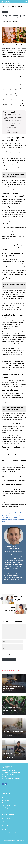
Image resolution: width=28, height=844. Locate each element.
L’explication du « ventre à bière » (12, 122)
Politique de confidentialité (9, 805)
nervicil (4, 829)
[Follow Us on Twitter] (6, 784)
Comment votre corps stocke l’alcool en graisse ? (13, 118)
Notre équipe (5, 808)
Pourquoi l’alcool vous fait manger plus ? (13, 120)
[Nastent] (6, 1)
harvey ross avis (6, 825)
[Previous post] (2, 599)
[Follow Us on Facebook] (3, 784)
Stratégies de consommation (13, 130)
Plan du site (5, 797)
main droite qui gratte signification (10, 832)
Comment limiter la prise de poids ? (12, 129)
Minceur (8, 6)
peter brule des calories (8, 822)
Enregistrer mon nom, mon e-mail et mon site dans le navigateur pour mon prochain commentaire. (14, 653)
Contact (4, 803)
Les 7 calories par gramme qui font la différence (12, 115)
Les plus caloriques (11, 125)
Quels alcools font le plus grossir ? (12, 123)
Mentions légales (6, 800)
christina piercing (6, 818)
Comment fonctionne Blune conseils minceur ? (10, 609)
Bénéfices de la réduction (12, 132)
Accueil (4, 6)
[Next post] (26, 609)
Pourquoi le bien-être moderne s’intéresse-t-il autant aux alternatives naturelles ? (12, 708)
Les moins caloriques (11, 127)
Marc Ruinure (8, 21)
